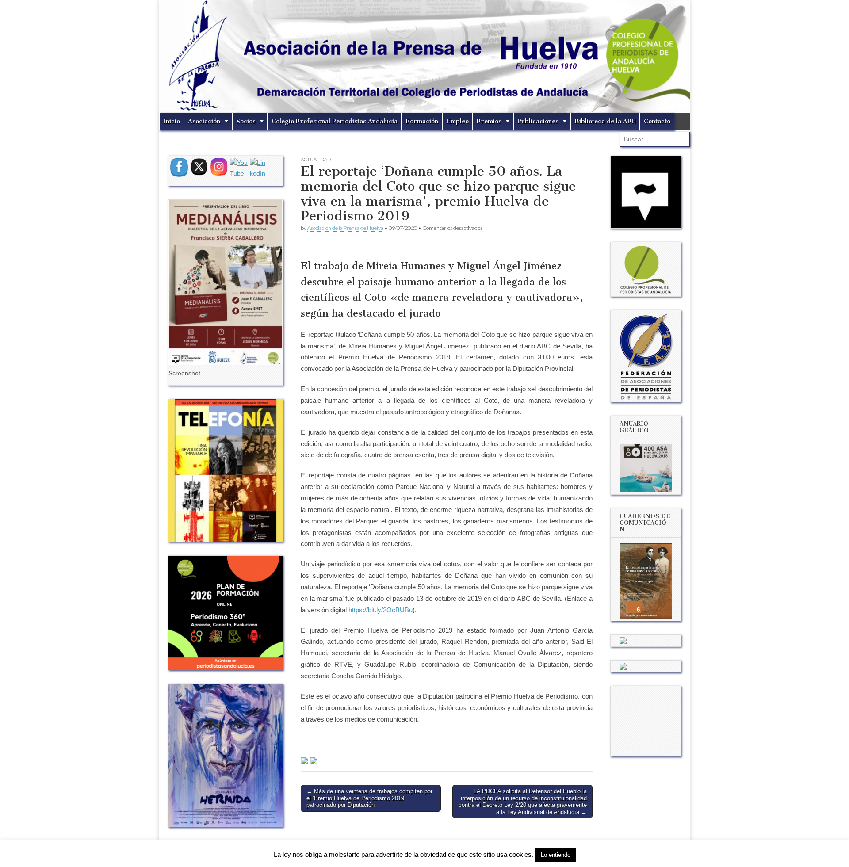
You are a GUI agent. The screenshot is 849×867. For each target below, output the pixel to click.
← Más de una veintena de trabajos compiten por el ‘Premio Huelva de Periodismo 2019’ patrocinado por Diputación (369, 798)
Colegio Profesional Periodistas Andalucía (335, 121)
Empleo (457, 121)
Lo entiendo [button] (555, 855)
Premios (489, 121)
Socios (246, 121)
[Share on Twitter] (313, 760)
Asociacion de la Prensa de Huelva (345, 228)
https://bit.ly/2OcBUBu (380, 610)
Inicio (171, 121)
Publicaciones (537, 121)
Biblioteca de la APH (605, 121)
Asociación (204, 121)
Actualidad (316, 159)
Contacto (657, 121)
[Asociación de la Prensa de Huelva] (424, 56)
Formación (421, 121)
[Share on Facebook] (304, 760)
